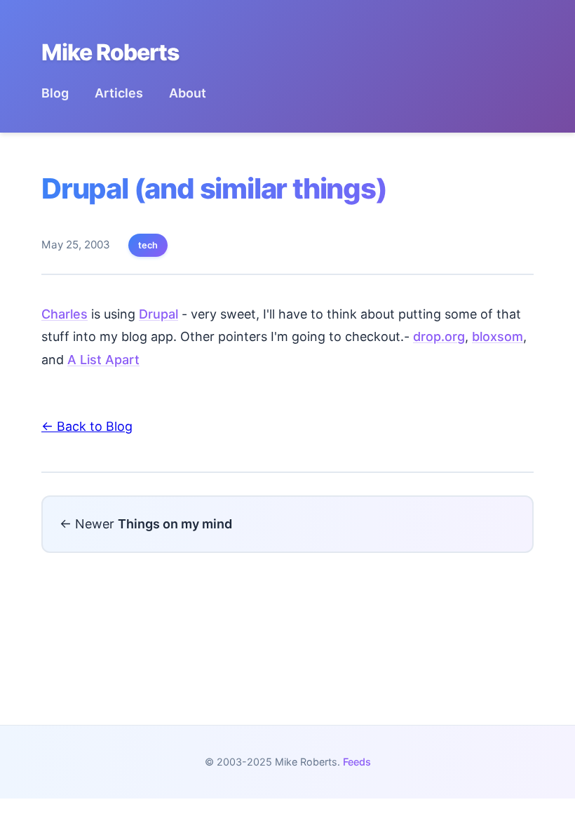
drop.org (439, 336)
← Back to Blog (87, 426)
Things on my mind (175, 523)
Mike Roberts (110, 52)
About (187, 93)
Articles (119, 93)
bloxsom (497, 336)
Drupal (158, 314)
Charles (64, 314)
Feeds (357, 762)
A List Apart (103, 359)
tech (148, 245)
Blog (55, 93)
